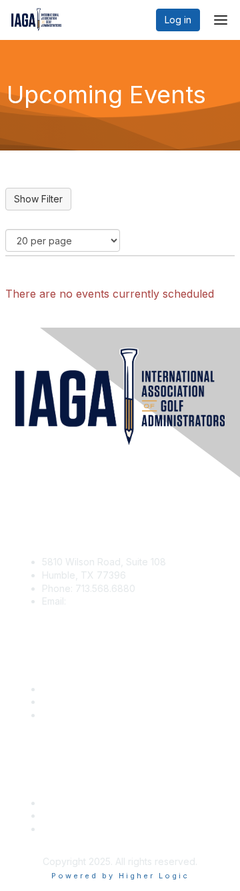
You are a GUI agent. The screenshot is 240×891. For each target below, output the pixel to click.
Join (51, 689)
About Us (62, 802)
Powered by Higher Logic (120, 875)
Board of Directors (82, 815)
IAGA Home (66, 715)
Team (54, 828)
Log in (178, 19)
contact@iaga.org (108, 601)
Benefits (60, 701)
